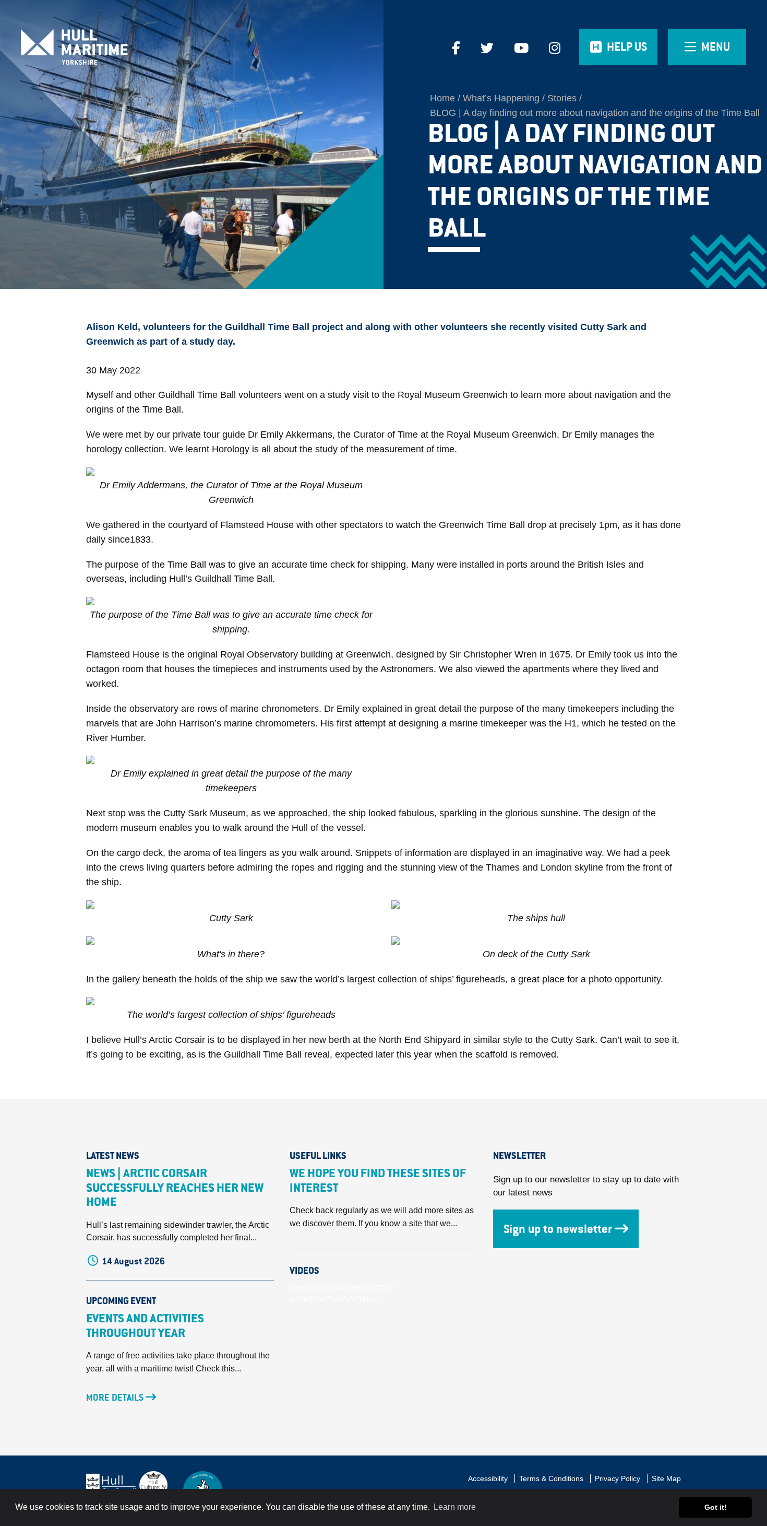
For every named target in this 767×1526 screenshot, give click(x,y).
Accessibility (488, 1478)
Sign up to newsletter (558, 1229)
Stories (562, 98)
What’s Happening (501, 98)
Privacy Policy (617, 1478)
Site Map (666, 1478)
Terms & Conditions (551, 1478)
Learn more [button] (455, 1506)
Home (442, 98)
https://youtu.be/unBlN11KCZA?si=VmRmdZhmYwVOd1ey (342, 1294)
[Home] (96, 47)
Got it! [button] (715, 1507)
